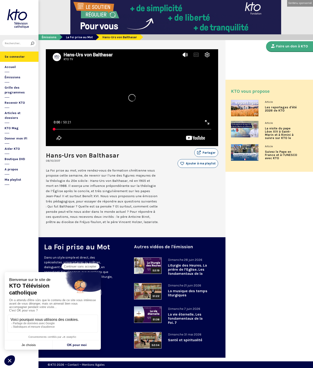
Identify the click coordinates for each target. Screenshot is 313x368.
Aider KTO (12, 149)
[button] (206, 152)
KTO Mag (12, 128)
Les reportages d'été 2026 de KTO (281, 109)
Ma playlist (13, 180)
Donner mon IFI (16, 138)
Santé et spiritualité (185, 340)
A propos (11, 169)
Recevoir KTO (15, 103)
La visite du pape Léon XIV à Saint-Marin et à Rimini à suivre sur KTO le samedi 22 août (279, 135)
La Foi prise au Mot (79, 37)
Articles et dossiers (12, 115)
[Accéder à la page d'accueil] (19, 17)
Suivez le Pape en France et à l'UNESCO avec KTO (281, 155)
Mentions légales (93, 364)
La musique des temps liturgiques (187, 293)
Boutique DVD (15, 159)
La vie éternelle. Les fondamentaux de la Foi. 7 (185, 318)
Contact (73, 364)
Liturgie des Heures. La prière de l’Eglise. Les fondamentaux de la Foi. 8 (187, 271)
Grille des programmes (15, 90)
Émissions (12, 77)
